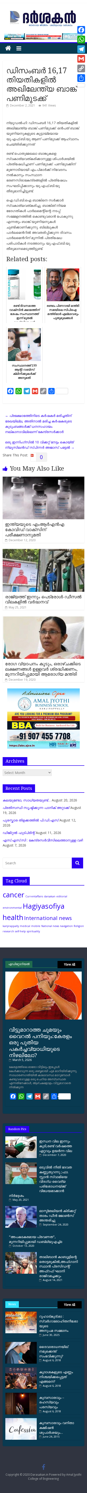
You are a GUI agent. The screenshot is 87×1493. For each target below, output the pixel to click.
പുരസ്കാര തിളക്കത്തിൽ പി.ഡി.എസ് (30, 820)
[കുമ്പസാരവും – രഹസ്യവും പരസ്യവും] (21, 1395)
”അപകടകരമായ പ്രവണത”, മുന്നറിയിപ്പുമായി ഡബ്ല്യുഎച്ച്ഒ (35, 1239)
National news (50, 926)
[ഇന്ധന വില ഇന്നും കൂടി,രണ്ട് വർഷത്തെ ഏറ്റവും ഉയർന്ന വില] (22, 1138)
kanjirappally (11, 926)
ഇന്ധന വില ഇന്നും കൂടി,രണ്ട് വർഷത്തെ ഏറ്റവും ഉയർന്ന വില (55, 1146)
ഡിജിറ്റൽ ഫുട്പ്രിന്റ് (19, 832)
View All (69, 964)
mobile (35, 926)
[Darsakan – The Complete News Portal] (8, 48)
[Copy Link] (81, 68)
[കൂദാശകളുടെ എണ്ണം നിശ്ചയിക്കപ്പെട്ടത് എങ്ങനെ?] (21, 1369)
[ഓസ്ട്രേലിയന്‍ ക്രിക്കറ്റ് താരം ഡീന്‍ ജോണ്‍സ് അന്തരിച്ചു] (22, 1208)
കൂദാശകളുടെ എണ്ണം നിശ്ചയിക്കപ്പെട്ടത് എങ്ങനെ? (56, 1377)
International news (48, 917)
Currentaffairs (34, 896)
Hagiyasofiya (44, 906)
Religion (79, 926)
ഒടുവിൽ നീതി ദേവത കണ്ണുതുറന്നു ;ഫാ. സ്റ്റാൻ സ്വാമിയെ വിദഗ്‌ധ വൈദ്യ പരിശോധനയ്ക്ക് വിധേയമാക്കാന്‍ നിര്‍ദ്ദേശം (40, 1181)
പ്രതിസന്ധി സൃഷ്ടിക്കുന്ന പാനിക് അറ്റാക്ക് (36, 807)
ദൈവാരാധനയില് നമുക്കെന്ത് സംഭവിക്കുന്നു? (53, 1351)
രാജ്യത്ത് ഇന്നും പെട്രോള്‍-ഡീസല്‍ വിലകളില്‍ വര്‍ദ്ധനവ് (43, 599)
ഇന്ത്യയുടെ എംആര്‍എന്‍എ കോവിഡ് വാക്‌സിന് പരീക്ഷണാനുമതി (34, 529)
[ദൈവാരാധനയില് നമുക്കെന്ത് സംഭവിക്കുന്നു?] (21, 1344)
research (8, 931)
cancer (13, 895)
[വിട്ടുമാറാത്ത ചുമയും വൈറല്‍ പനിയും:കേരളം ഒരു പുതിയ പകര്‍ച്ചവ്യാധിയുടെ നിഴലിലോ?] (43, 973)
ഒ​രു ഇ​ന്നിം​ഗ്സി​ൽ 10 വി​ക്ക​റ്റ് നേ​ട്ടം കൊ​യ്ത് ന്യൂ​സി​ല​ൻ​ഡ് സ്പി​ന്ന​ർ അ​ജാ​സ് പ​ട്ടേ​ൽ (39, 445)
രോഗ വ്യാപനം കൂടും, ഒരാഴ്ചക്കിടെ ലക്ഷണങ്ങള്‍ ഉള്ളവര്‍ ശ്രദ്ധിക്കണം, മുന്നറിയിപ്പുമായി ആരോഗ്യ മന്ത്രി (43, 669)
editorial (61, 896)
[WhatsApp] (81, 39)
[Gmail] (81, 59)
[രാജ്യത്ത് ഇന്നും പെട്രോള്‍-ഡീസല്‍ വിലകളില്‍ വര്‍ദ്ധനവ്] (43, 551)
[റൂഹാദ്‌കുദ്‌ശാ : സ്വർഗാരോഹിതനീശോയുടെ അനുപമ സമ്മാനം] (21, 1313)
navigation (66, 926)
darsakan (49, 896)
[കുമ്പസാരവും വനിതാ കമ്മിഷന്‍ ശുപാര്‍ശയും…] (21, 1420)
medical (25, 926)
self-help (20, 931)
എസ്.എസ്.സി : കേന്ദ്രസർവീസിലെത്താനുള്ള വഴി (43, 840)
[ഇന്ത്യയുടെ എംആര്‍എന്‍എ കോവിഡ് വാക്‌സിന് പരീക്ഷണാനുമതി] (43, 479)
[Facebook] (81, 30)
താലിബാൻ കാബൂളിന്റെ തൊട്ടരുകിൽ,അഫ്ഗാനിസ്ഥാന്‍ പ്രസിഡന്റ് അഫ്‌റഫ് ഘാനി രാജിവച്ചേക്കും (58, 1266)
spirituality (33, 931)
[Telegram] (81, 49)
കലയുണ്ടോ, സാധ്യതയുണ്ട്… (27, 800)
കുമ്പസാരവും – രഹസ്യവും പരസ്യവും (51, 1402)
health (13, 917)
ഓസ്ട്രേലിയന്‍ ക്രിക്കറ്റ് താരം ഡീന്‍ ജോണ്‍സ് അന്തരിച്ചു (57, 1215)
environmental (12, 907)
